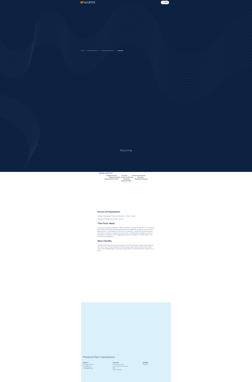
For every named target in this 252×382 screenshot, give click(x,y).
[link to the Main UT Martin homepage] (87, 2)
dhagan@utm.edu (88, 368)
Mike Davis (121, 235)
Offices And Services (92, 50)
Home (82, 50)
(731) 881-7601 (87, 366)
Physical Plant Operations (107, 50)
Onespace (145, 364)
